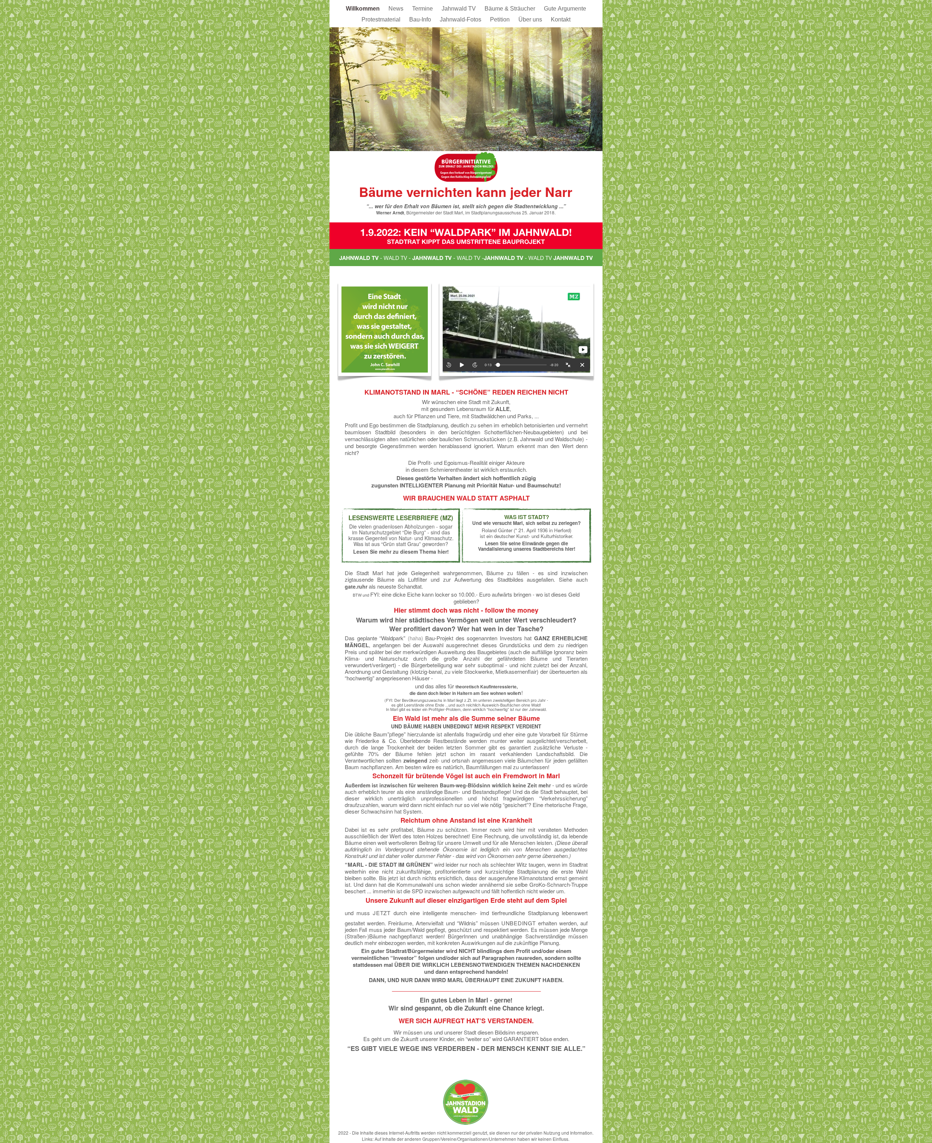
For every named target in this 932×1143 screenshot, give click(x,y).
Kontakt (560, 19)
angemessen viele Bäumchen (508, 760)
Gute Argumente (565, 8)
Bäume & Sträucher (511, 8)
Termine (423, 8)
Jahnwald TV (459, 8)
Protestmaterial (382, 19)
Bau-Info (421, 19)
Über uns (531, 19)
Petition (500, 19)
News (396, 8)
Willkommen (363, 8)
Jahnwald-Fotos (461, 19)
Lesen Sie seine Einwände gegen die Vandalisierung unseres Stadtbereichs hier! (526, 546)
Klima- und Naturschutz (376, 658)
